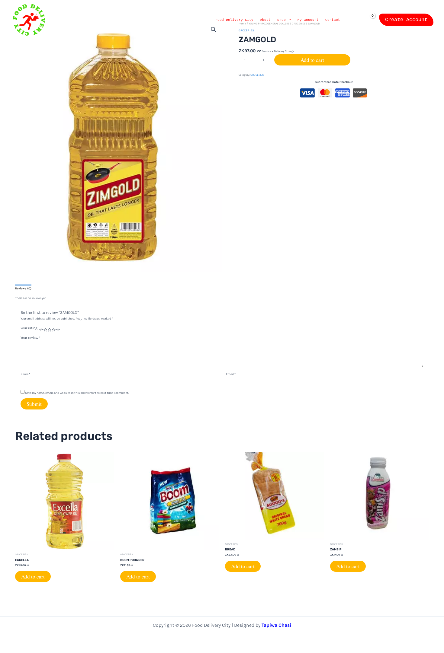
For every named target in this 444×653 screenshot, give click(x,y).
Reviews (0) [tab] (23, 288)
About (265, 20)
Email (231, 374)
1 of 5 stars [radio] (41, 330)
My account (308, 20)
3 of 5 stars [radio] (49, 330)
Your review (30, 338)
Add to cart (312, 59)
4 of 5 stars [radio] (54, 330)
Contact (332, 20)
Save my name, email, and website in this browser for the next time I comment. (77, 393)
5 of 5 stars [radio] (58, 330)
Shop (281, 20)
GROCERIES (257, 74)
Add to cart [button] (33, 576)
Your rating (29, 328)
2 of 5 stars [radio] (45, 330)
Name (25, 374)
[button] (288, 19)
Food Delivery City (234, 20)
